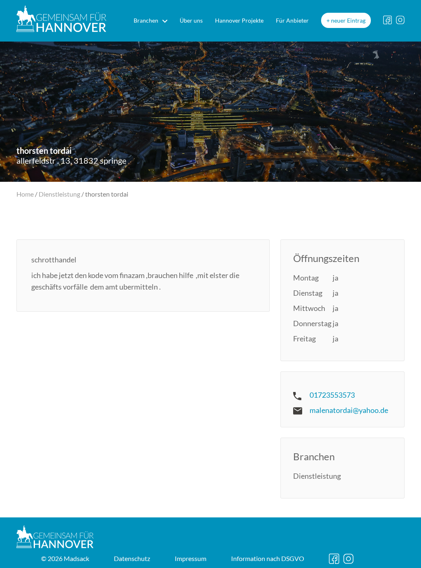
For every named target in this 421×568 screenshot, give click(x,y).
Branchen (146, 20)
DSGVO (267, 558)
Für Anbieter (292, 20)
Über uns (191, 20)
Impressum (190, 558)
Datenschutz (132, 558)
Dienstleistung (59, 194)
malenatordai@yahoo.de (349, 410)
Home (25, 194)
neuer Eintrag (348, 20)
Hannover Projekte (239, 20)
